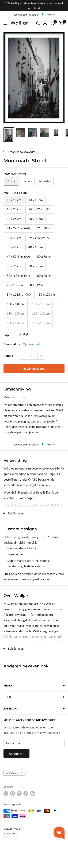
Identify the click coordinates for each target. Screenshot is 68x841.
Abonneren (16, 753)
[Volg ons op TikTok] (25, 793)
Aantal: (8, 355)
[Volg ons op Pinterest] (19, 793)
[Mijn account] (45, 23)
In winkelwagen (34, 368)
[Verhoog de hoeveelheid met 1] (41, 355)
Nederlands (11, 773)
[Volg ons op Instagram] (12, 793)
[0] (61, 23)
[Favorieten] (53, 23)
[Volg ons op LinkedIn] (32, 793)
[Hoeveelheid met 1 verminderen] (22, 355)
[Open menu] (5, 23)
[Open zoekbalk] (38, 23)
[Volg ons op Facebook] (5, 793)
